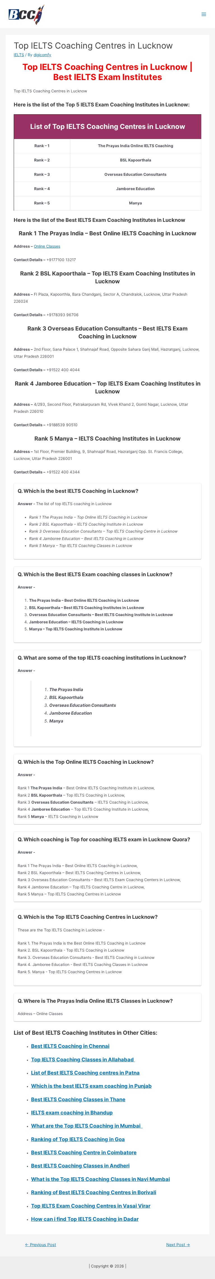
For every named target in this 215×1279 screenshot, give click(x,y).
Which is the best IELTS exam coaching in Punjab (91, 1086)
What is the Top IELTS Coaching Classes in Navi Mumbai (100, 1179)
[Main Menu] (204, 14)
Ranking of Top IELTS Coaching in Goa (78, 1139)
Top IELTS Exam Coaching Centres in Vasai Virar (90, 1206)
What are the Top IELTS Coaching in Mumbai (87, 1126)
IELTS (19, 55)
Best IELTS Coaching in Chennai (70, 1046)
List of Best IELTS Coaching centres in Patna (85, 1073)
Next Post (178, 1244)
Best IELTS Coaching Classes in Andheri (80, 1165)
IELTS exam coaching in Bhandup (72, 1112)
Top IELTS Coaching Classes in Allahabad (83, 1059)
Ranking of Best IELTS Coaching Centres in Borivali (93, 1192)
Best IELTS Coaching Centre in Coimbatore (84, 1152)
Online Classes (47, 246)
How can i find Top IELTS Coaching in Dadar (85, 1219)
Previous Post (40, 1244)
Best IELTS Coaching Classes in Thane (78, 1099)
